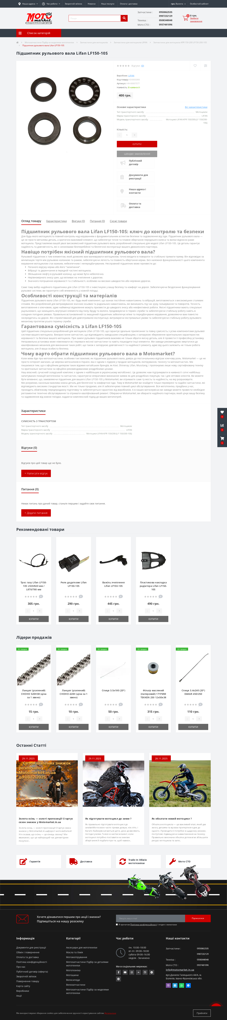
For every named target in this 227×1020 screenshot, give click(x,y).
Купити (137, 144)
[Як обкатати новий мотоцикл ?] (180, 783)
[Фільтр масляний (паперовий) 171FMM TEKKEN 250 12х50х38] (153, 668)
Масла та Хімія (74, 952)
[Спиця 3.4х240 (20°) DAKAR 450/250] (193, 668)
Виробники (22, 990)
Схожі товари (118, 221)
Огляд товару (31, 221)
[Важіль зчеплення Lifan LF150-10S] (113, 560)
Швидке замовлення (137, 153)
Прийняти (202, 1013)
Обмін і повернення (27, 952)
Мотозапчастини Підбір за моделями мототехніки (49, 42)
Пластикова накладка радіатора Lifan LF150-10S (153, 586)
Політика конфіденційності (143, 924)
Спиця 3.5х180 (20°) (113, 690)
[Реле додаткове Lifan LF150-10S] (73, 560)
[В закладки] (46, 541)
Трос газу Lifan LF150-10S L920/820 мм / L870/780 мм (34, 586)
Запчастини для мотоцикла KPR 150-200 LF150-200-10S (180, 42)
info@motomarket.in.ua (180, 969)
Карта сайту (23, 986)
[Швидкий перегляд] (46, 552)
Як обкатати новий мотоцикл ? (172, 818)
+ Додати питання (36, 513)
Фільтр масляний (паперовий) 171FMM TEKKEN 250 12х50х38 (153, 694)
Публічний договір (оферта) (32, 971)
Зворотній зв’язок (73, 3)
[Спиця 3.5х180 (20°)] (113, 668)
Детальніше (110, 1013)
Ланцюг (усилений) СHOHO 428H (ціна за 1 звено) (73, 694)
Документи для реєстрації (138, 176)
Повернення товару (27, 981)
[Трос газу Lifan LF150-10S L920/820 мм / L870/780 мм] (33, 560)
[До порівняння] (46, 547)
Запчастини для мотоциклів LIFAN (130, 42)
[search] (124, 18)
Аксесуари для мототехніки (81, 947)
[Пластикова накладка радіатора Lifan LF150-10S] (153, 560)
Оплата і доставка (128, 3)
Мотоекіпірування (76, 957)
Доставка (86, 861)
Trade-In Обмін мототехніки (137, 861)
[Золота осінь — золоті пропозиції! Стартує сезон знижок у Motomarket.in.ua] (47, 783)
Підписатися (198, 918)
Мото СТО (184, 861)
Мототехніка (73, 970)
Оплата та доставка (135, 205)
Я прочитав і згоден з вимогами (148, 924)
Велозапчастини (75, 984)
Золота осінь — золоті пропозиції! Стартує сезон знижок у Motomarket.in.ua (46, 820)
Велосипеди (73, 979)
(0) (142, 65)
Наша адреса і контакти (137, 191)
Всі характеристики (196, 107)
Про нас (20, 966)
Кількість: (122, 129)
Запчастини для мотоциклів (94, 42)
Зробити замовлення (196, 20)
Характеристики (56, 221)
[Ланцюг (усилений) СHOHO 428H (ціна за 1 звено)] (73, 668)
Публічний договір (135, 162)
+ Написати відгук (36, 473)
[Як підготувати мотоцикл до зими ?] (113, 783)
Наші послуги (107, 3)
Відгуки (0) (78, 221)
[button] (51, 4)
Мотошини (72, 975)
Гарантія (35, 861)
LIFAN (131, 75)
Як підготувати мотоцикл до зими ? (108, 818)
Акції (19, 995)
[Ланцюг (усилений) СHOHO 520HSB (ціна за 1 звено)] (33, 668)
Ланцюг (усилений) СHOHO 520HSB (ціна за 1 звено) (33, 694)
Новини (92, 3)
